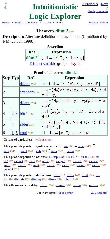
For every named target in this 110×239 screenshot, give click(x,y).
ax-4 (36, 165)
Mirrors (6, 22)
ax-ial (81, 165)
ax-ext (8, 169)
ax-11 (22, 165)
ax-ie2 (93, 161)
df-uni (25, 84)
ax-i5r (96, 165)
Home (17, 22)
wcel (24, 151)
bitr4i (24, 113)
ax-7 (45, 161)
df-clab (19, 179)
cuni (71, 151)
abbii (24, 124)
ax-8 (7, 165)
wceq (81, 146)
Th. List (46, 22)
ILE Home (32, 22)
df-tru (70, 175)
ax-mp (53, 157)
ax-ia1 (85, 157)
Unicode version (98, 22)
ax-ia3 (18, 161)
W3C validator (99, 192)
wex (6, 151)
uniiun (93, 185)
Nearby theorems (98, 11)
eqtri (23, 133)
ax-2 (74, 157)
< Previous (90, 4)
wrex (54, 151)
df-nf (85, 175)
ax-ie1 (77, 161)
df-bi (57, 175)
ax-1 (64, 157)
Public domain (65, 192)
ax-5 (32, 161)
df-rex (25, 103)
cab (38, 151)
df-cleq (36, 179)
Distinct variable (43, 63)
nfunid (60, 185)
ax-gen (60, 161)
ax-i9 (65, 165)
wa (66, 146)
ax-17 (51, 165)
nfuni (43, 185)
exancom (27, 92)
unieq (77, 185)
